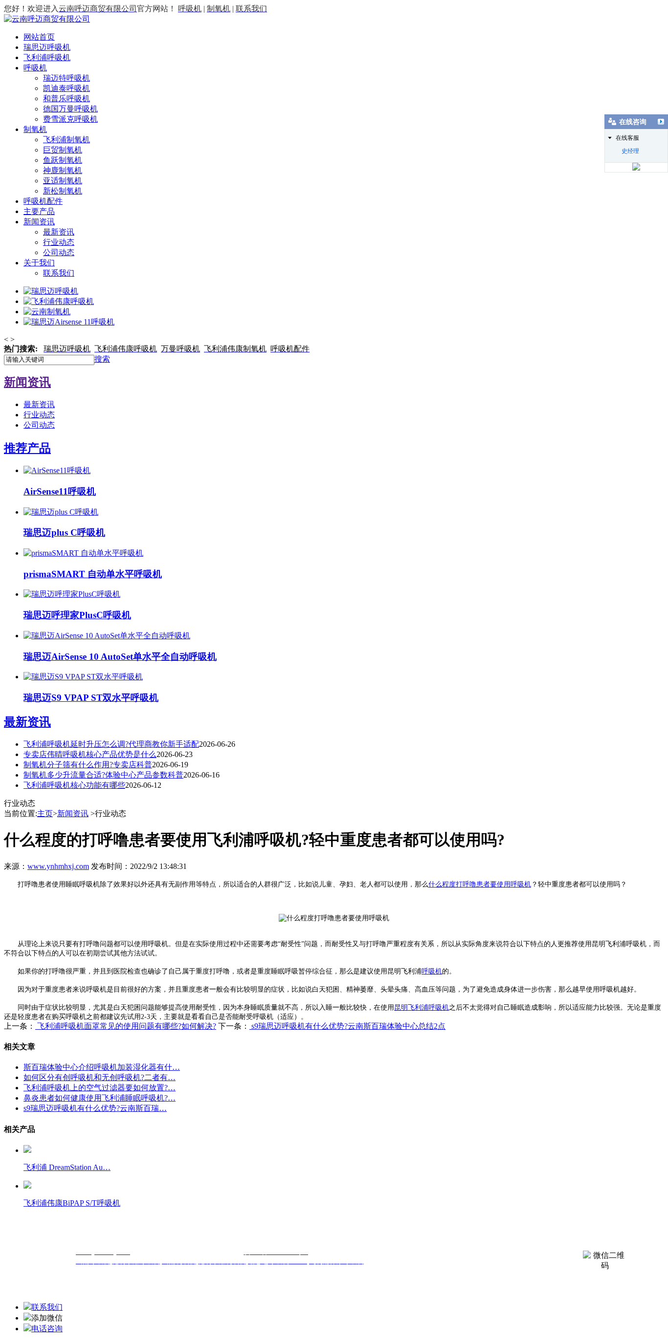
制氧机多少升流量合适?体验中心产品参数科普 (103, 775)
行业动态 (58, 242)
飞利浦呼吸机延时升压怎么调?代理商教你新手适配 (111, 744)
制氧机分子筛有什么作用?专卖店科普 (87, 764)
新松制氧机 (62, 191)
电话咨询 (47, 1328)
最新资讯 (58, 232)
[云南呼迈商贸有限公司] (47, 19)
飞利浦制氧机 (66, 139)
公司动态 (58, 252)
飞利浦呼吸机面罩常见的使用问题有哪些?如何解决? (125, 1026)
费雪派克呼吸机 (70, 119)
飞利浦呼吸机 (46, 57)
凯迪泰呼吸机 (66, 88)
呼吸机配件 (43, 201)
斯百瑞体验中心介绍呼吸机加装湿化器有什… (101, 1067)
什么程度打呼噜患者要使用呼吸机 (479, 884)
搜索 (102, 359)
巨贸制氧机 (62, 150)
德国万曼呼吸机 (70, 109)
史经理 (630, 151)
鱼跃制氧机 (62, 160)
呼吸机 (35, 68)
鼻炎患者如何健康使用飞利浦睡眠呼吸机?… (99, 1098)
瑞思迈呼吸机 (46, 47)
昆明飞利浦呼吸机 (421, 1007)
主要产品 (39, 211)
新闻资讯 (39, 221)
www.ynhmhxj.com (58, 866)
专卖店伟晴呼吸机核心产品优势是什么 (89, 754)
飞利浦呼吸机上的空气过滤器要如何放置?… (99, 1087)
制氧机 (35, 129)
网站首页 (39, 37)
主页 (45, 813)
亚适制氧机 (62, 180)
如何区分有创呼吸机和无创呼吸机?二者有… (99, 1077)
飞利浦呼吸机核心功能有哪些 (74, 785)
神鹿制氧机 (62, 170)
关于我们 (39, 263)
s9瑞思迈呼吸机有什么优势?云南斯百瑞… (95, 1108)
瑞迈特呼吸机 (66, 78)
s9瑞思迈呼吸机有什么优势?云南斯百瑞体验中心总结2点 (347, 1026)
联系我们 (58, 273)
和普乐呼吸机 (66, 98)
